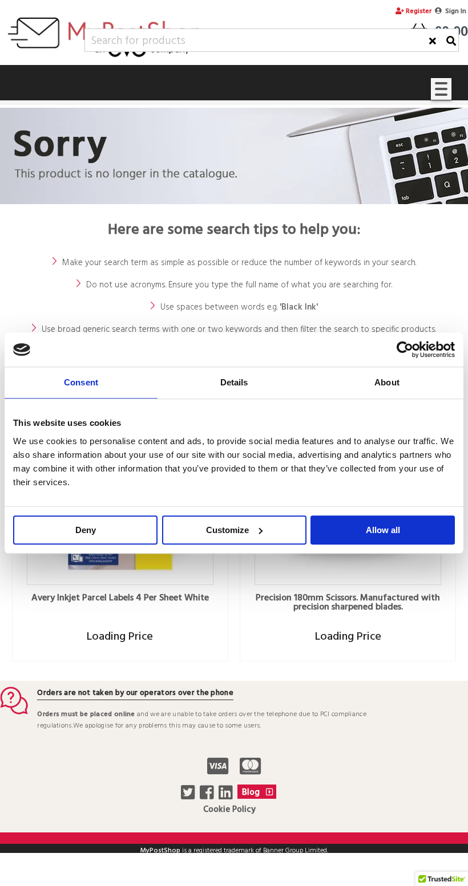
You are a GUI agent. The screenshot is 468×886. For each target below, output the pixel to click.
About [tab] (387, 382)
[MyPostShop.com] (105, 59)
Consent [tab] (81, 382)
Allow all (383, 530)
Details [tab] (234, 382)
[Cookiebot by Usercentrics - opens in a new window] (405, 349)
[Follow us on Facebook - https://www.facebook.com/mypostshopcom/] (208, 796)
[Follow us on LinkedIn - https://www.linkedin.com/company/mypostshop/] (227, 796)
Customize (227, 530)
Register (417, 11)
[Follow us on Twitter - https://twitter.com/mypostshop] (189, 796)
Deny (85, 530)
